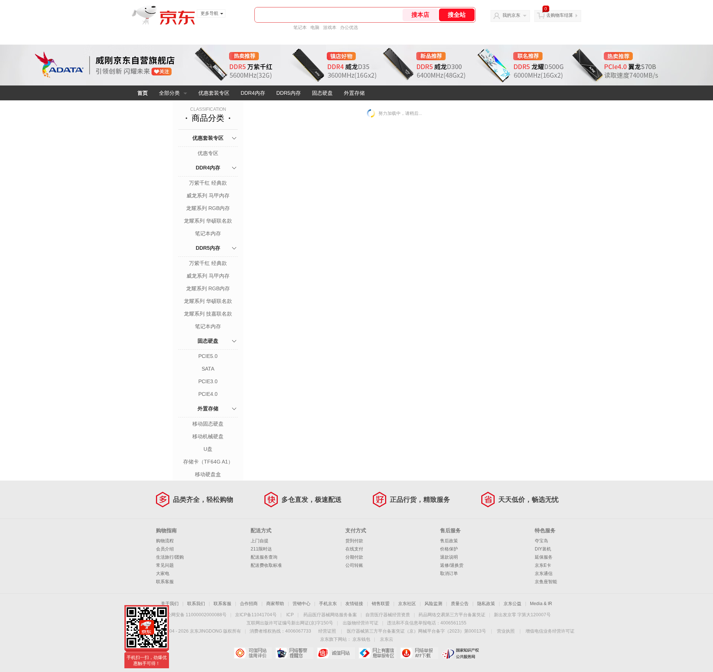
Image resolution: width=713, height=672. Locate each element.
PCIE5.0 (208, 356)
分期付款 (354, 557)
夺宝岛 (541, 540)
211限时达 (261, 549)
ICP (290, 614)
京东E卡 (543, 565)
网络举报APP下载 (419, 653)
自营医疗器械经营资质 (387, 614)
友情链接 (354, 603)
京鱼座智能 (546, 581)
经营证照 (327, 631)
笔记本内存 (208, 233)
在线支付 (354, 549)
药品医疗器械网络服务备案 (330, 614)
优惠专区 (208, 153)
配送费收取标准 (266, 565)
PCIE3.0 (208, 381)
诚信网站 (336, 653)
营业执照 (506, 631)
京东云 (386, 639)
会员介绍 (165, 549)
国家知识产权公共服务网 (461, 653)
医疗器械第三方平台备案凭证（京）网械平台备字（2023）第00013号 (416, 631)
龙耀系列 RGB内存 (208, 208)
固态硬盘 (322, 93)
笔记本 (300, 27)
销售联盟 (381, 603)
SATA (208, 369)
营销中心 (301, 603)
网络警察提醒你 (294, 653)
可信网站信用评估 (253, 653)
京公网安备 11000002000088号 (194, 614)
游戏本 (329, 27)
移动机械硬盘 (208, 436)
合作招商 (249, 603)
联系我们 (196, 603)
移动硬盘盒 (208, 474)
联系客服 (165, 581)
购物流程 (165, 540)
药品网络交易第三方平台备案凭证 (452, 614)
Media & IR (541, 603)
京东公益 (512, 603)
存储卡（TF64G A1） (208, 462)
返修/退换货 (451, 565)
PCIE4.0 (208, 394)
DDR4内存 (253, 93)
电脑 (314, 27)
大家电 (162, 573)
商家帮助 (275, 603)
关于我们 (170, 603)
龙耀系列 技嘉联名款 (208, 314)
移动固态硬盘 (208, 424)
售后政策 (449, 540)
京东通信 (544, 573)
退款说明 (449, 557)
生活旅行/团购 (170, 557)
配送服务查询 (264, 557)
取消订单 (449, 573)
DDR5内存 (288, 93)
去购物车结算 (559, 15)
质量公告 (460, 603)
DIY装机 (543, 549)
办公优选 (349, 27)
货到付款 (354, 540)
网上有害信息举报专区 (377, 653)
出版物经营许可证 (360, 623)
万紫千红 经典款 (208, 183)
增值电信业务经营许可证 (549, 631)
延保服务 (544, 557)
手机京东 (328, 603)
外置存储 (354, 93)
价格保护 (449, 549)
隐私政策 (486, 603)
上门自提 (259, 540)
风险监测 (433, 603)
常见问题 (165, 565)
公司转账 (354, 565)
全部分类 (169, 93)
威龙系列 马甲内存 (207, 195)
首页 (142, 93)
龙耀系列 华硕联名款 (208, 221)
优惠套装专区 (213, 93)
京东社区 (407, 603)
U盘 (208, 449)
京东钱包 (361, 639)
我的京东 (511, 15)
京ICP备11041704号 (256, 614)
